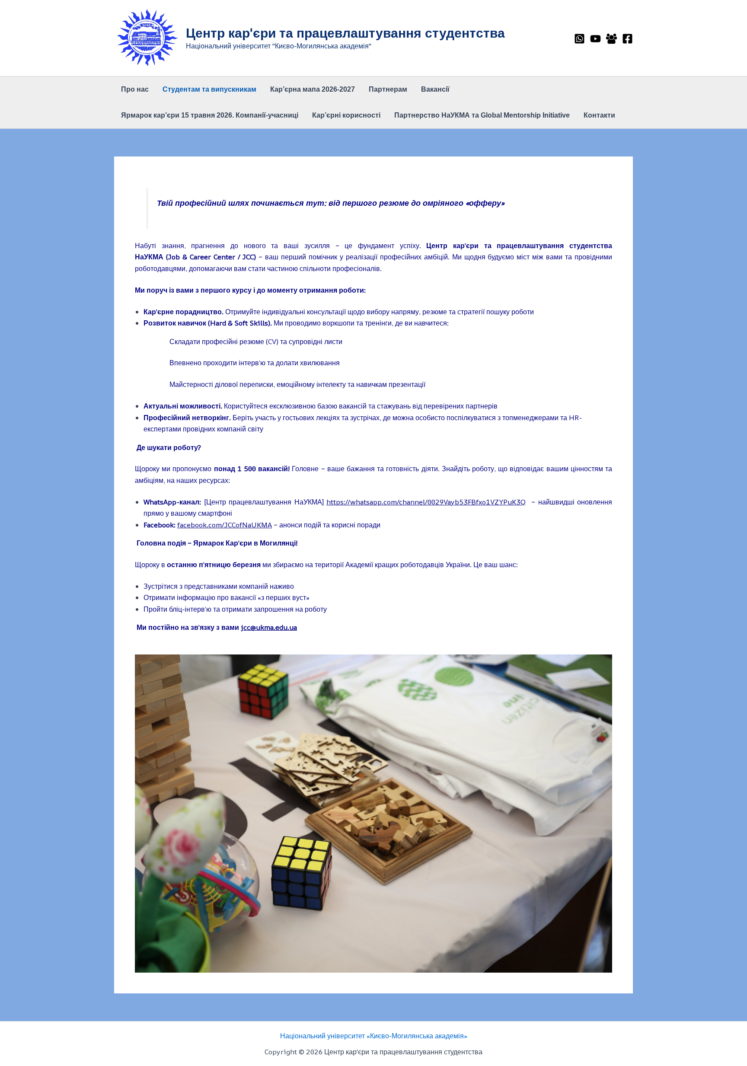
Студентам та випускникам (209, 89)
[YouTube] (595, 38)
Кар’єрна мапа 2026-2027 (312, 89)
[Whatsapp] (579, 38)
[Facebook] (627, 38)
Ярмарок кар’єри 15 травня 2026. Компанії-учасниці (209, 115)
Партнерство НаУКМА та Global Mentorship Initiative (482, 115)
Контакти (599, 115)
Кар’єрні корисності (346, 115)
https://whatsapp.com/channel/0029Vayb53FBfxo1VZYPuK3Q (426, 502)
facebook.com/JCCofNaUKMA (224, 525)
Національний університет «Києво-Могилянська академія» (373, 1035)
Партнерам (388, 89)
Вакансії (435, 89)
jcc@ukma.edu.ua (269, 627)
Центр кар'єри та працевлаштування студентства (345, 32)
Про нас (135, 89)
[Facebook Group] (611, 38)
